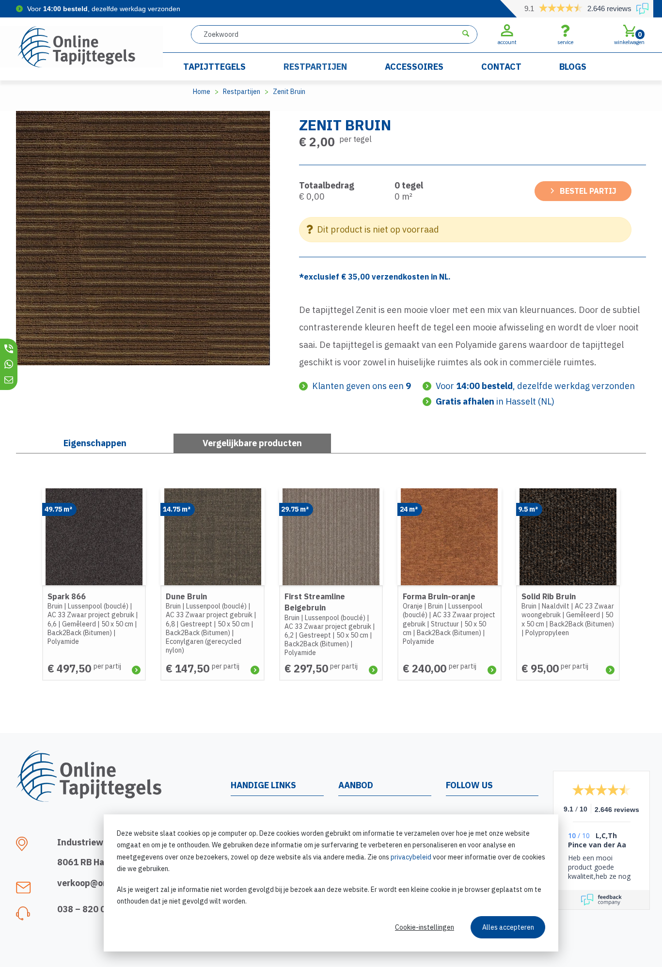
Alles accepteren (508, 927)
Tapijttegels (214, 66)
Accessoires (414, 66)
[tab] (252, 443)
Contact (501, 66)
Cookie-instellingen (424, 927)
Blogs (572, 66)
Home (201, 91)
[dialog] (331, 882)
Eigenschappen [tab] (94, 443)
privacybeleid (411, 857)
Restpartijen (315, 66)
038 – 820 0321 (89, 909)
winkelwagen (629, 38)
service (565, 42)
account (507, 42)
